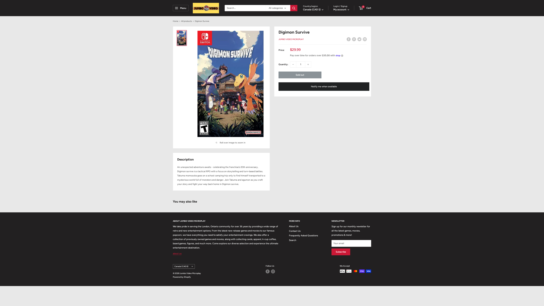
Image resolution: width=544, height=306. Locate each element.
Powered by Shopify (182, 277)
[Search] (293, 8)
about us (177, 253)
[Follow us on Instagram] (273, 271)
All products (186, 21)
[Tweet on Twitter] (359, 39)
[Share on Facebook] (349, 39)
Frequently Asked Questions (303, 235)
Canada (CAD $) (181, 266)
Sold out (300, 75)
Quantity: (283, 64)
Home (175, 21)
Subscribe (341, 251)
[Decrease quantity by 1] (293, 64)
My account (340, 9)
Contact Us (294, 231)
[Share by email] (365, 39)
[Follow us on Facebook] (268, 271)
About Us (293, 226)
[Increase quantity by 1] (308, 64)
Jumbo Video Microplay (291, 39)
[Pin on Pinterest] (354, 39)
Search (292, 240)
